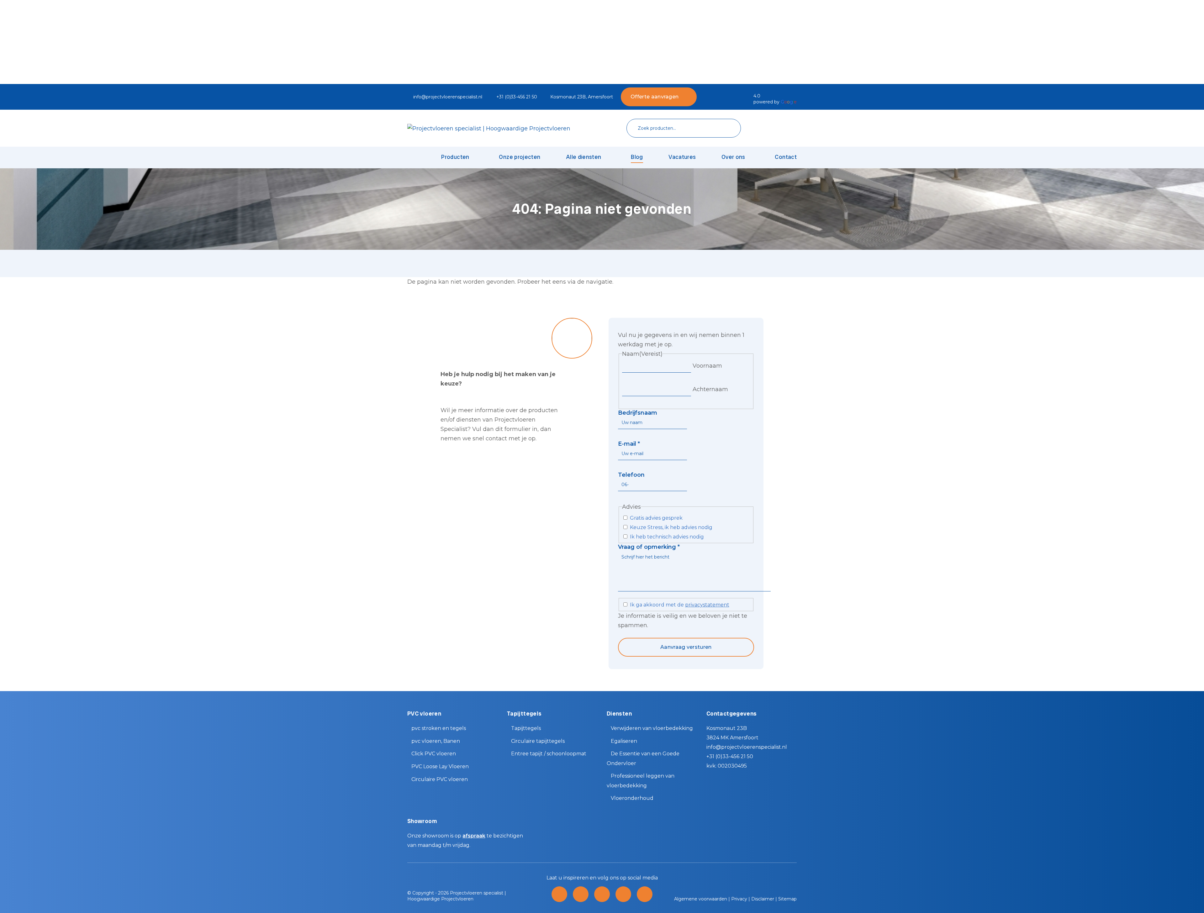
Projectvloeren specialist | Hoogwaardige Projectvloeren (456, 896)
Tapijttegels (526, 728)
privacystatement (707, 605)
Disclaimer (762, 899)
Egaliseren (624, 741)
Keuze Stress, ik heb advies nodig (671, 527)
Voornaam (707, 365)
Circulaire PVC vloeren (439, 779)
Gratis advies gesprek (656, 518)
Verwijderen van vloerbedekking (652, 728)
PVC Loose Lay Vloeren (440, 766)
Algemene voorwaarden (700, 899)
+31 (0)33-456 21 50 (516, 97)
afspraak (473, 836)
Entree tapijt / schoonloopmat (548, 754)
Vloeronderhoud (632, 798)
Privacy (739, 899)
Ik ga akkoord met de (679, 605)
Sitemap (787, 899)
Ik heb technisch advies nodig (667, 537)
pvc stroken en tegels (438, 728)
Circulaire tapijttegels (538, 741)
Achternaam (710, 389)
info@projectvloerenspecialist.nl (447, 97)
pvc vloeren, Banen (435, 741)
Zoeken (726, 128)
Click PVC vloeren (433, 754)
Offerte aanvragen (655, 97)
